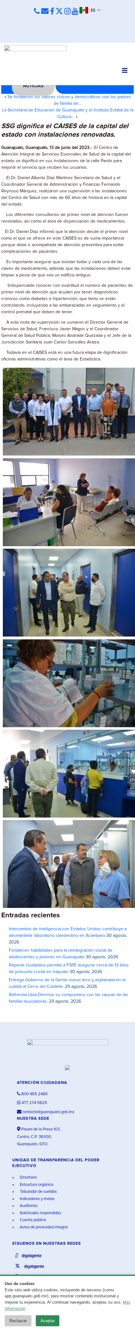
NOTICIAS (33, 86)
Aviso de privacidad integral (43, 1227)
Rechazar (18, 1320)
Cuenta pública (32, 1220)
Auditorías (28, 1206)
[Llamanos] (37, 11)
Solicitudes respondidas (40, 1213)
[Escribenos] (45, 11)
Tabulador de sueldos (38, 1192)
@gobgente (31, 1256)
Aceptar (47, 1320)
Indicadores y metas (37, 1199)
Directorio (28, 1177)
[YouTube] (75, 11)
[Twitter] (59, 11)
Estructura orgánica (36, 1185)
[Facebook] (52, 11)
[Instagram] (67, 11)
